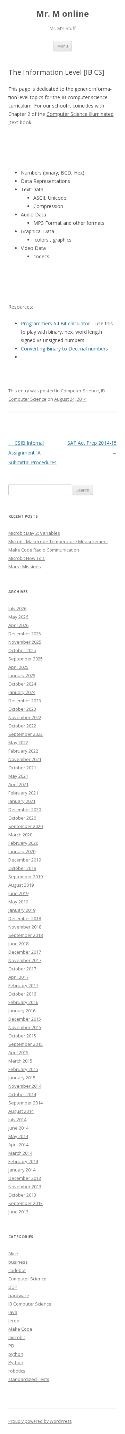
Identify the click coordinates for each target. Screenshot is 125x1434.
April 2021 (18, 784)
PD (11, 1346)
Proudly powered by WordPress (40, 1421)
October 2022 (22, 726)
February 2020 (23, 843)
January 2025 (21, 675)
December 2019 (24, 860)
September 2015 (25, 1044)
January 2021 (21, 801)
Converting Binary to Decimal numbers (64, 348)
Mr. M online (62, 13)
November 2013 (24, 1186)
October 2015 (22, 1036)
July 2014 (17, 1119)
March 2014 (20, 1153)
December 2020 (24, 809)
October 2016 (22, 994)
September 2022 (25, 734)
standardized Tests (28, 1379)
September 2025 (25, 659)
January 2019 (21, 910)
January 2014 (21, 1170)
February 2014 (23, 1161)
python (15, 1354)
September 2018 (25, 935)
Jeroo (13, 1320)
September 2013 (25, 1203)
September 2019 (25, 876)
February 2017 (23, 985)
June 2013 (18, 1211)
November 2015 (24, 1027)
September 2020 (25, 826)
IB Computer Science (29, 1304)
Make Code (20, 1329)
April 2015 (18, 1052)
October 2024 (22, 684)
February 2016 (23, 1002)
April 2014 (18, 1144)
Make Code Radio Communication (43, 550)
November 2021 (24, 759)
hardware (18, 1295)
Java (12, 1312)
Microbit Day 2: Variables (34, 533)
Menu (62, 46)
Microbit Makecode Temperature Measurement (58, 541)
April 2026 (18, 625)
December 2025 (24, 633)
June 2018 (18, 943)
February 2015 (23, 1069)
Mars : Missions (24, 566)
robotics (16, 1371)
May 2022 (18, 742)
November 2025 (24, 642)
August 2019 (21, 885)
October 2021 (22, 767)
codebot (17, 1270)
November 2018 (24, 927)
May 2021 (18, 776)
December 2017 (24, 952)
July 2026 (17, 608)
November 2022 (24, 717)
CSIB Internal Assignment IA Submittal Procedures (32, 452)
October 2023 (22, 709)
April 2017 (18, 977)
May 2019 (18, 902)
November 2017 (24, 960)
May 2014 (18, 1136)
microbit (16, 1337)
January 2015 (21, 1077)
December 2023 (24, 700)
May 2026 (18, 617)
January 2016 (21, 1010)
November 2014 (24, 1086)
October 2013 (22, 1195)
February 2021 (23, 793)
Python (15, 1362)
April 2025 (18, 667)
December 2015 (24, 1019)
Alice (13, 1253)
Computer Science (80, 390)
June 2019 (18, 893)
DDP (12, 1287)
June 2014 (18, 1128)
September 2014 (25, 1103)
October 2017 (22, 969)
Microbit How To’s (26, 558)
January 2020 (21, 851)
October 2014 (22, 1094)
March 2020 (20, 834)
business (18, 1262)
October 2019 (22, 868)
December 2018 (24, 918)
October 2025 (22, 650)
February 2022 (23, 751)
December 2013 (24, 1178)
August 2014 (21, 1111)
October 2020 (22, 818)
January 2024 (21, 692)
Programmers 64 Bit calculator (55, 323)
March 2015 (20, 1061)
